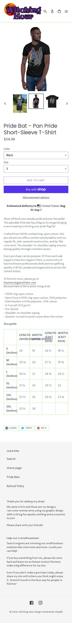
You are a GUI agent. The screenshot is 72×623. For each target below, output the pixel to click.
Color (7, 149)
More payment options (36, 197)
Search (11, 459)
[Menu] (66, 11)
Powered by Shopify (52, 611)
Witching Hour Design (30, 611)
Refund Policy (15, 486)
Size (6, 162)
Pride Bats (13, 477)
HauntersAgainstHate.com (20, 283)
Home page (14, 468)
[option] (20, 103)
